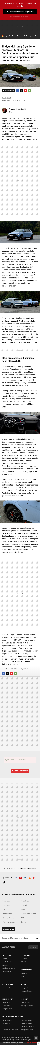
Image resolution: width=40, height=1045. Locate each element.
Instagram (25, 877)
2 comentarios (9, 91)
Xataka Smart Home (8, 968)
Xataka (4, 959)
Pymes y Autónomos (27, 1005)
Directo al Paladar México (10, 1029)
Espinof (23, 976)
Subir (32, 947)
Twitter (21, 90)
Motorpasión (25, 988)
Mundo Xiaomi (6, 971)
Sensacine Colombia (27, 1026)
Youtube (20, 877)
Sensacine (24, 973)
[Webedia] (9, 948)
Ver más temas (8, 929)
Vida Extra (24, 962)
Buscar (37, 938)
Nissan (19, 36)
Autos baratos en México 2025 (27, 869)
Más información (31, 1043)
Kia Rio (23, 922)
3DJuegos (24, 959)
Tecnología (25, 901)
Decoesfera (6, 1005)
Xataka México (7, 1020)
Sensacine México (26, 1023)
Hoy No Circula (8, 918)
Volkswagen (28, 36)
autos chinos (7, 914)
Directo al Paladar (8, 988)
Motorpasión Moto (26, 991)
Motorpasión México (27, 1029)
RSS (29, 877)
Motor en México (8, 922)
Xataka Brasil (6, 1023)
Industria (14, 669)
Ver (21, 770)
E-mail (29, 90)
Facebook (17, 90)
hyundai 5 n (25, 669)
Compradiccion (7, 1009)
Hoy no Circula (8, 36)
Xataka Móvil (6, 962)
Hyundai (24, 905)
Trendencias (6, 1002)
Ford (36, 36)
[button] (17, 109)
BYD (22, 918)
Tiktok (4, 882)
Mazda (4, 909)
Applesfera (5, 965)
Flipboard (25, 90)
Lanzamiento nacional (29, 914)
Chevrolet (6, 905)
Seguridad (6, 901)
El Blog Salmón (25, 1002)
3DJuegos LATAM (26, 1020)
